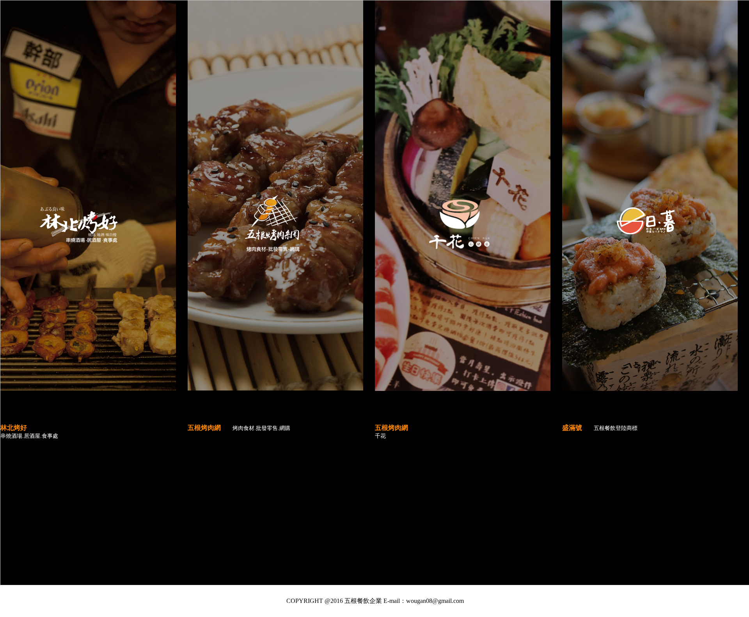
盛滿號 (572, 428)
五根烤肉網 (204, 428)
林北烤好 (13, 428)
